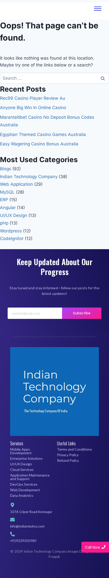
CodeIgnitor (12, 238)
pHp (4, 223)
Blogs (5, 168)
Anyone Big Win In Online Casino (33, 107)
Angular (8, 207)
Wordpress (11, 230)
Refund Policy (68, 460)
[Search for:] (54, 78)
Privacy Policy (68, 455)
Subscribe (81, 313)
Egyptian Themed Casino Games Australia (43, 134)
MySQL (7, 192)
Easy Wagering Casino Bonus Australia (39, 143)
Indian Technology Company (29, 176)
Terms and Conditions (74, 449)
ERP (4, 199)
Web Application (16, 184)
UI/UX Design (13, 215)
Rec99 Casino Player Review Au (32, 98)
